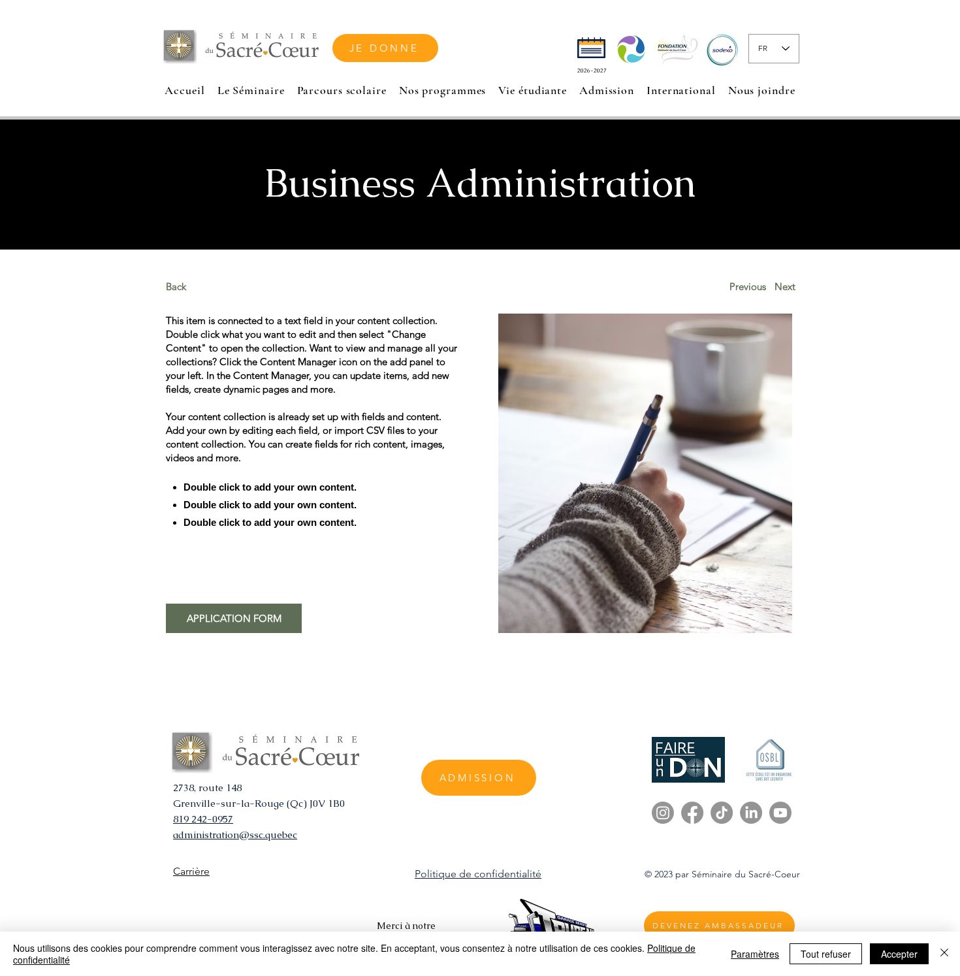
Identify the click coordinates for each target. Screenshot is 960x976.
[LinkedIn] (751, 813)
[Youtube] (780, 813)
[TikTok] (722, 813)
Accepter (899, 953)
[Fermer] (944, 954)
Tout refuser (826, 953)
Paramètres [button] (755, 953)
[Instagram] (663, 813)
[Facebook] (692, 813)
